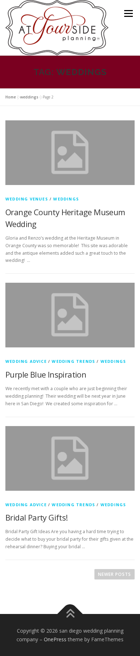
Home (10, 97)
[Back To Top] (70, 614)
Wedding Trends (73, 361)
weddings (29, 97)
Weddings (66, 199)
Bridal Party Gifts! (36, 517)
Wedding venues (26, 199)
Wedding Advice (26, 361)
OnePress (55, 639)
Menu (128, 13)
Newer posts (114, 574)
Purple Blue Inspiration (45, 374)
